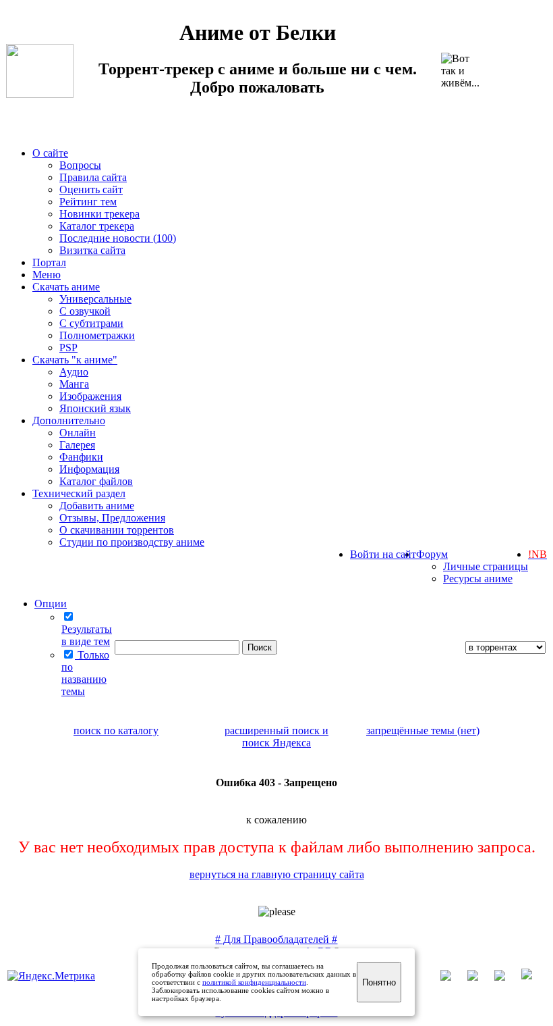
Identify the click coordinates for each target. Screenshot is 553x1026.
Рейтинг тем (88, 201)
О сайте (50, 153)
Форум (432, 554)
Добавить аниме (96, 505)
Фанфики (81, 457)
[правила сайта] (533, 977)
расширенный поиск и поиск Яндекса (276, 736)
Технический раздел (78, 493)
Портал (49, 262)
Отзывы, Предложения (112, 517)
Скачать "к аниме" (74, 359)
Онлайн (77, 432)
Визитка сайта (92, 250)
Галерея (77, 445)
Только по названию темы (85, 673)
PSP (68, 347)
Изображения (90, 396)
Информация (89, 469)
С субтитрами (91, 323)
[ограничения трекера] (506, 977)
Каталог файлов (96, 481)
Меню (46, 274)
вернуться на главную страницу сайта (277, 874)
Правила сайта (93, 177)
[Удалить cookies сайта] (452, 977)
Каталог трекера (96, 226)
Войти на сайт (383, 554)
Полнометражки (97, 335)
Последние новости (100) (117, 238)
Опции (50, 603)
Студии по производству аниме (131, 542)
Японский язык (95, 408)
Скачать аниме (66, 286)
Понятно (379, 982)
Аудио (73, 372)
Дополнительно (68, 420)
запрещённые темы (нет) (422, 730)
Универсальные (95, 299)
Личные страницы (485, 566)
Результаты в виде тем (86, 635)
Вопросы (80, 165)
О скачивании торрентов (116, 530)
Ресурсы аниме (478, 578)
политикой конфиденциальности (254, 982)
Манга (74, 384)
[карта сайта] (479, 977)
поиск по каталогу (116, 730)
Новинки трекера (99, 214)
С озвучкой (85, 311)
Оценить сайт (91, 189)
